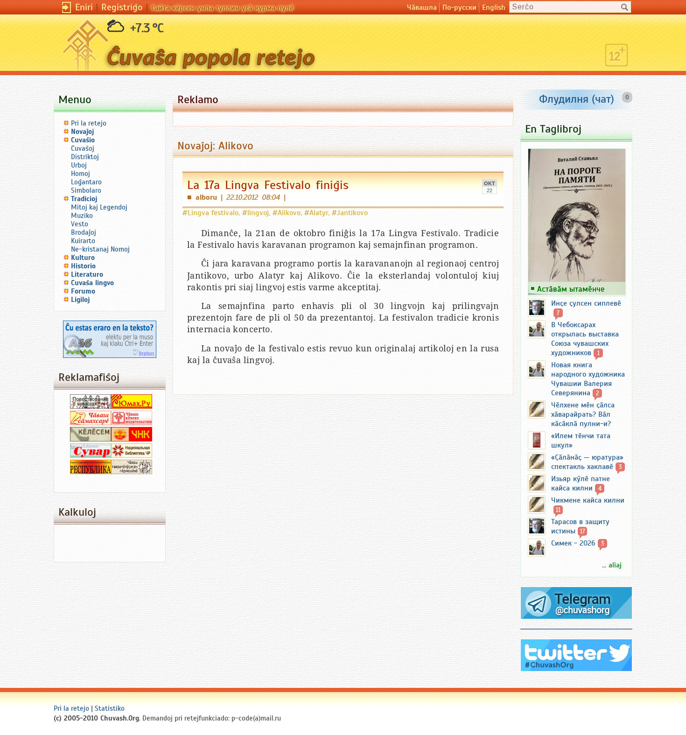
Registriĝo (122, 7)
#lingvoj (255, 212)
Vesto (79, 224)
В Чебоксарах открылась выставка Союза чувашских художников (585, 338)
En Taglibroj (553, 129)
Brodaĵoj (83, 232)
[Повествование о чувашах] (90, 406)
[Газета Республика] (90, 472)
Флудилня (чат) (576, 99)
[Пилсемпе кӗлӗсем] (90, 439)
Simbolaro (86, 190)
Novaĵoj (82, 131)
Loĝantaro (86, 182)
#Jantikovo (350, 212)
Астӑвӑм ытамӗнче (571, 289)
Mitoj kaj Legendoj (99, 207)
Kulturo (83, 257)
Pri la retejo (88, 123)
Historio (83, 266)
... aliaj (612, 565)
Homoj (80, 173)
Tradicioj (84, 199)
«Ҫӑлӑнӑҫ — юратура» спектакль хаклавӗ (587, 462)
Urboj (79, 165)
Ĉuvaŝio (83, 140)
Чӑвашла (422, 7)
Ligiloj (80, 299)
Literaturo (87, 274)
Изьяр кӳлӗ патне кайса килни (580, 483)
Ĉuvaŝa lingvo (92, 283)
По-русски (459, 7)
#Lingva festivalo (210, 212)
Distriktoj (85, 157)
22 (489, 190)
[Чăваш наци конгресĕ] (131, 439)
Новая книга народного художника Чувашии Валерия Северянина (588, 379)
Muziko (82, 215)
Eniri (84, 7)
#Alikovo (287, 212)
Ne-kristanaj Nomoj (100, 249)
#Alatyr (316, 212)
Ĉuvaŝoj (82, 148)
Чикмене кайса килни (587, 500)
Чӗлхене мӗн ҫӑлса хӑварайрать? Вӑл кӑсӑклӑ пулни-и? (583, 414)
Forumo (83, 291)
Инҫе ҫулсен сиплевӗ (586, 303)
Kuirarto (83, 241)
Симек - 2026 (573, 543)
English (493, 7)
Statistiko (110, 708)
